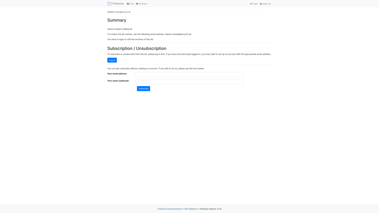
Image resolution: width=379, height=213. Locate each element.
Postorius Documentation (170, 209)
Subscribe (143, 88)
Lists (131, 3)
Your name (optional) (118, 80)
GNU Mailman (190, 209)
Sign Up (266, 3)
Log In (112, 60)
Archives (142, 3)
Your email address (117, 73)
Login (255, 3)
